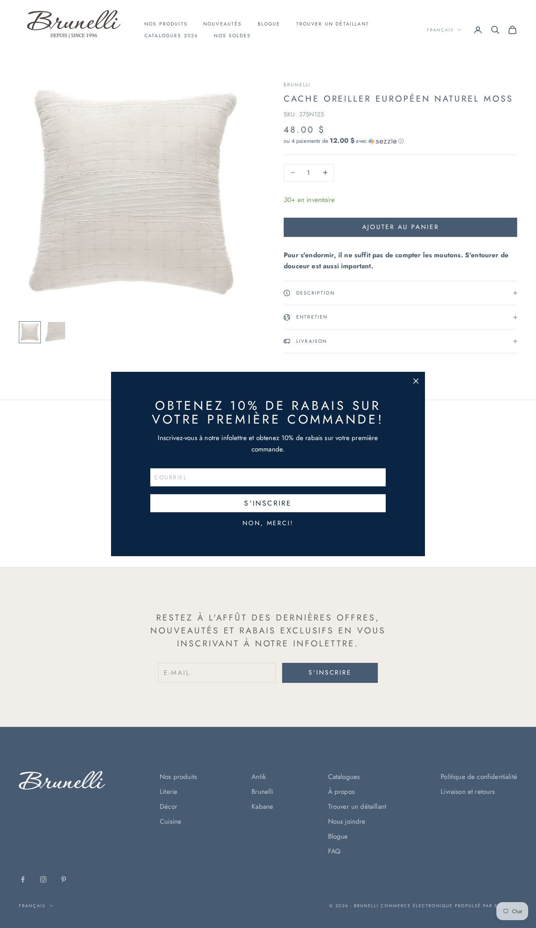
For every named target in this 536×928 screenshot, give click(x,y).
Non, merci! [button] (268, 523)
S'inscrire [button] (268, 503)
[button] (416, 381)
